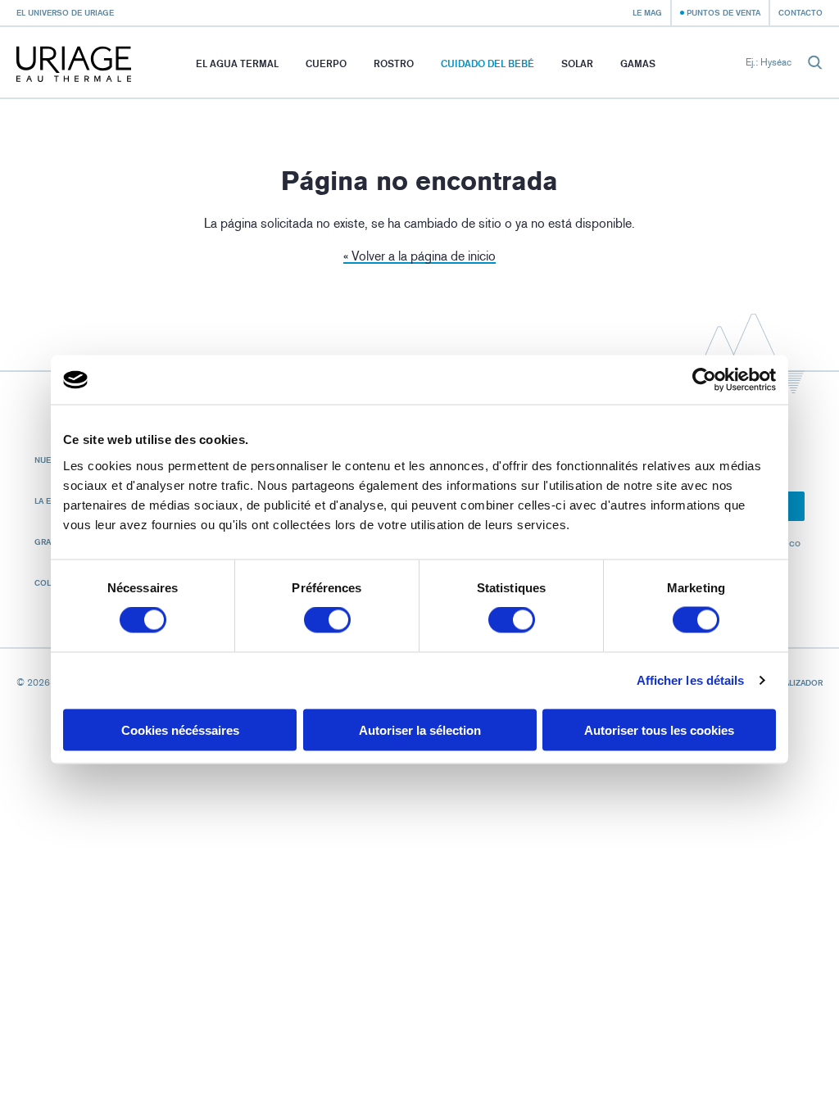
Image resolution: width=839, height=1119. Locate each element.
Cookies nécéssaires (180, 729)
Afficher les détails (691, 680)
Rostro (394, 63)
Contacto (800, 12)
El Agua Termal (237, 63)
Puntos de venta (723, 12)
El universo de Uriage (65, 12)
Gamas (637, 63)
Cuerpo (326, 63)
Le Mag (647, 12)
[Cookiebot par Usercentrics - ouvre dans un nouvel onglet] (704, 380)
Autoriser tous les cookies (659, 729)
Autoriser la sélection (420, 729)
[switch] (327, 620)
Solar (577, 63)
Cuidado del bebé (487, 63)
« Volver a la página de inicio (419, 256)
